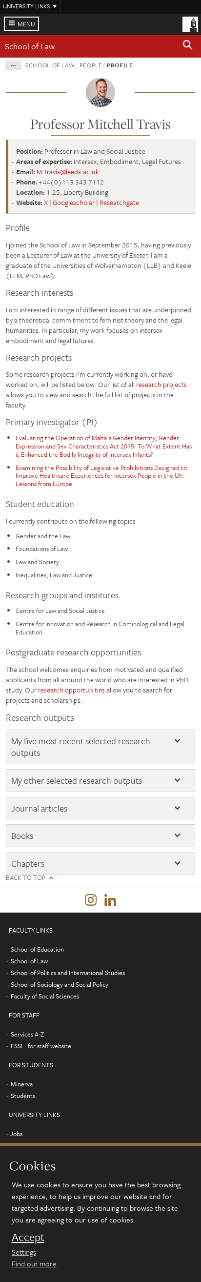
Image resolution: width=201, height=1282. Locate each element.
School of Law (30, 46)
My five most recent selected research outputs (80, 747)
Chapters (27, 863)
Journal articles (39, 808)
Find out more (34, 1263)
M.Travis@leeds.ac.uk (68, 171)
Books (22, 836)
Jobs (16, 1134)
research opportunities (71, 690)
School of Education (37, 949)
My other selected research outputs (76, 780)
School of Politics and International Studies (68, 972)
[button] (188, 46)
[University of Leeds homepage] (190, 23)
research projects (161, 384)
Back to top (25, 877)
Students (23, 1095)
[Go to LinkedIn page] (110, 900)
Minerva (22, 1084)
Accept (28, 1237)
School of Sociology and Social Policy (59, 984)
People (91, 65)
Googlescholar (74, 202)
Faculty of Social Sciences (45, 996)
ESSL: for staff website (41, 1046)
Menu (26, 24)
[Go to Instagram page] (91, 900)
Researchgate (119, 202)
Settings (24, 1251)
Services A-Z (27, 1034)
